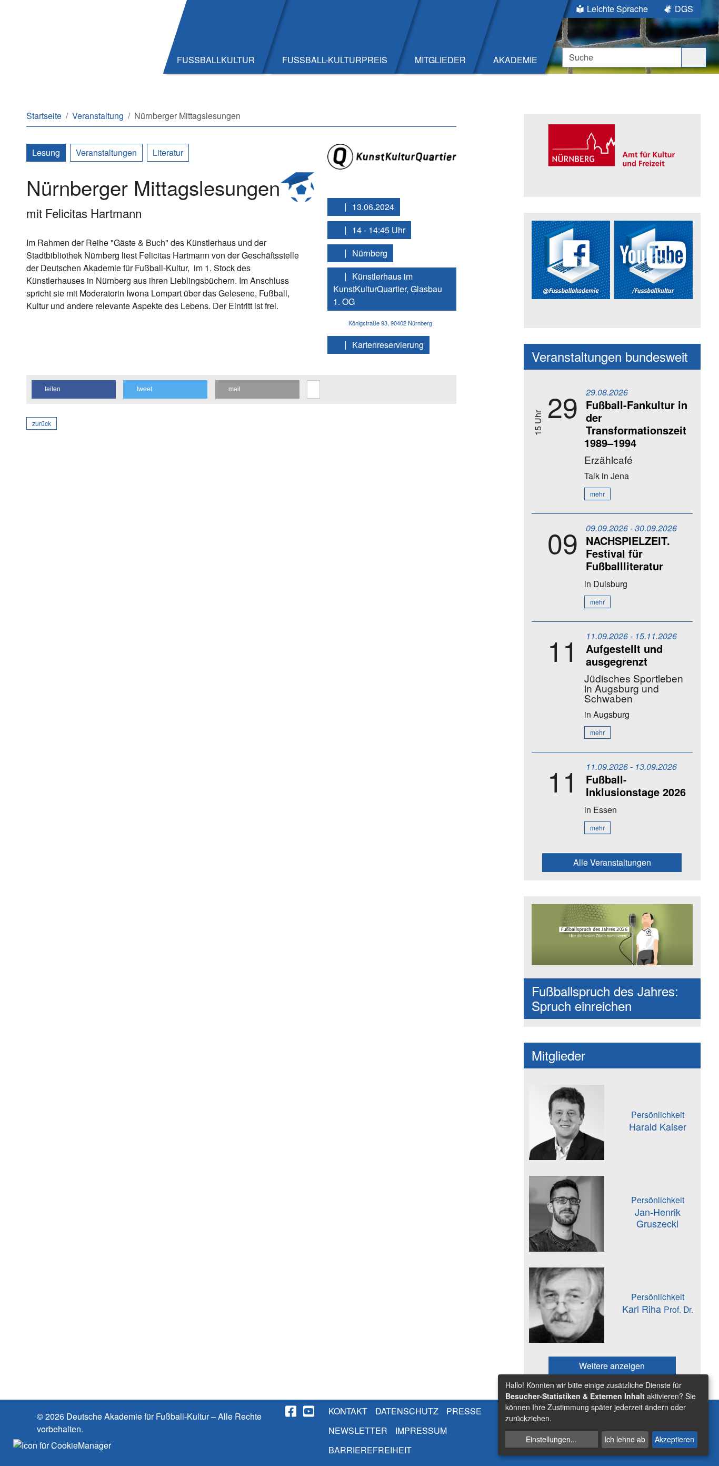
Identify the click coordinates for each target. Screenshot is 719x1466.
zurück (41, 423)
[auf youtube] (309, 1411)
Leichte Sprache (617, 9)
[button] (74, 389)
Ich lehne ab (624, 1439)
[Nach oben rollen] (701, 1448)
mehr (597, 493)
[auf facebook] (291, 1411)
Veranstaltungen (106, 152)
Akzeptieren (674, 1439)
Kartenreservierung (387, 345)
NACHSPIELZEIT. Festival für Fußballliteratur (628, 553)
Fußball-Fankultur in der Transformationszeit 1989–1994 (635, 423)
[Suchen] (693, 57)
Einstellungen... (551, 1439)
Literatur (168, 152)
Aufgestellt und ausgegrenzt (624, 655)
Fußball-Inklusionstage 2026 (636, 785)
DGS (684, 9)
